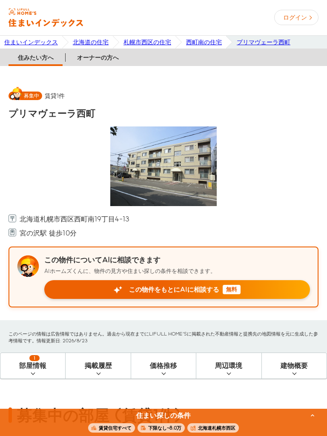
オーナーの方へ (98, 57)
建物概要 (294, 365)
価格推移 (163, 365)
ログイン (295, 17)
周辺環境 (228, 365)
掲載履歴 (98, 365)
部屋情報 (32, 363)
